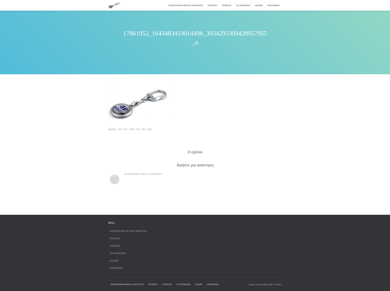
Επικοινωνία (273, 5)
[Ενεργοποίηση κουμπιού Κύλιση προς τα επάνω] (384, 285)
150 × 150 (122, 129)
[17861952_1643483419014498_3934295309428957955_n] (138, 103)
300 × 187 (134, 129)
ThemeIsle (277, 284)
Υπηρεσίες (226, 5)
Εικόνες (259, 5)
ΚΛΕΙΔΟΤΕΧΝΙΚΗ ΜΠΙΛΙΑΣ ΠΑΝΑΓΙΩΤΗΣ (185, 5)
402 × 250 (147, 129)
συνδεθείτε (156, 173)
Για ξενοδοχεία (243, 5)
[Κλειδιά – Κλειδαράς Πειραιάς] (114, 5)
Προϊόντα (212, 5)
